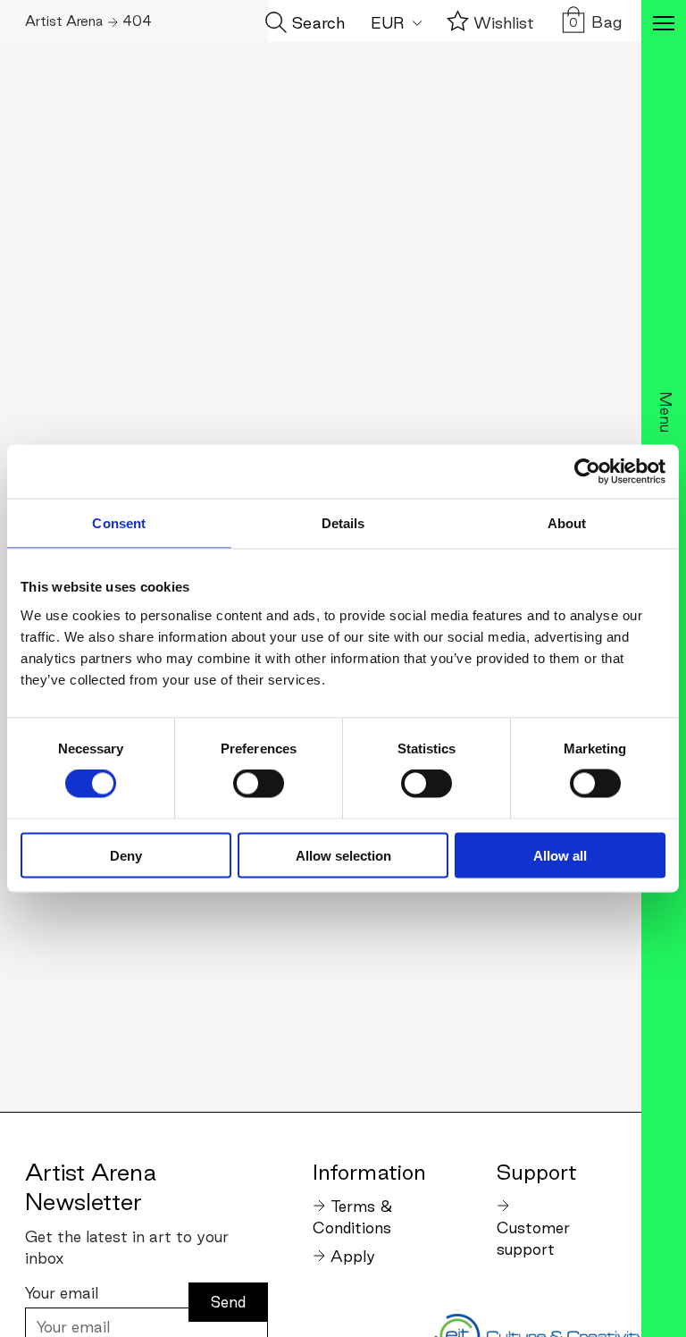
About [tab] (567, 523)
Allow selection (343, 854)
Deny (126, 854)
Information (369, 1171)
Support (537, 1171)
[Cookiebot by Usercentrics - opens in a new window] (587, 471)
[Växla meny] (663, 25)
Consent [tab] (119, 523)
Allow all (560, 854)
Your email (61, 1292)
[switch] (258, 783)
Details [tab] (343, 523)
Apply (352, 1256)
